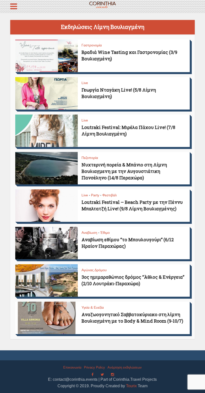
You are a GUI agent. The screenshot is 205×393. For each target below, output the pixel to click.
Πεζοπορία (90, 158)
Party (95, 195)
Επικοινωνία (72, 367)
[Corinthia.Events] (102, 5)
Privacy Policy (94, 367)
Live (85, 83)
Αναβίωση (89, 233)
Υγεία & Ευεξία (93, 307)
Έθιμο (105, 233)
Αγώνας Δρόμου (94, 270)
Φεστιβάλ (109, 195)
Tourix (131, 386)
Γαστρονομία (92, 45)
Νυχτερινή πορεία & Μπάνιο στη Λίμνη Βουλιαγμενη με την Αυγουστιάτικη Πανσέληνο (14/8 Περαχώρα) (124, 171)
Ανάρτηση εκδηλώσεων (125, 367)
